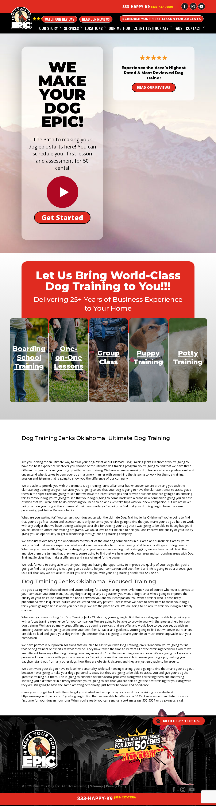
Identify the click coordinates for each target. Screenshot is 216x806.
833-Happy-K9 (136, 6)
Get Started (62, 217)
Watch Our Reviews (59, 19)
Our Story (48, 28)
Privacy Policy (116, 786)
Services (71, 28)
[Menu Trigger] (199, 9)
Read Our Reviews (96, 19)
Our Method (119, 28)
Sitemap (96, 786)
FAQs (178, 28)
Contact (193, 28)
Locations (94, 28)
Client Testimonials (151, 28)
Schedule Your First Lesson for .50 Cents (161, 18)
